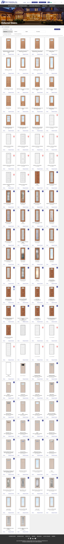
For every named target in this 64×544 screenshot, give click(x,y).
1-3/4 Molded (52, 128)
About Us (29, 2)
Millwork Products (34, 5)
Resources (52, 5)
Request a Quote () (42, 2)
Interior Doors (23, 5)
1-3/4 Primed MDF (37, 337)
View (4, 54)
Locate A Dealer (34, 2)
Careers (24, 2)
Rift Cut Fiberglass (8, 376)
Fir (8, 53)
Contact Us (27, 536)
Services (44, 5)
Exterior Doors (12, 5)
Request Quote (11, 54)
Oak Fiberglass (37, 185)
